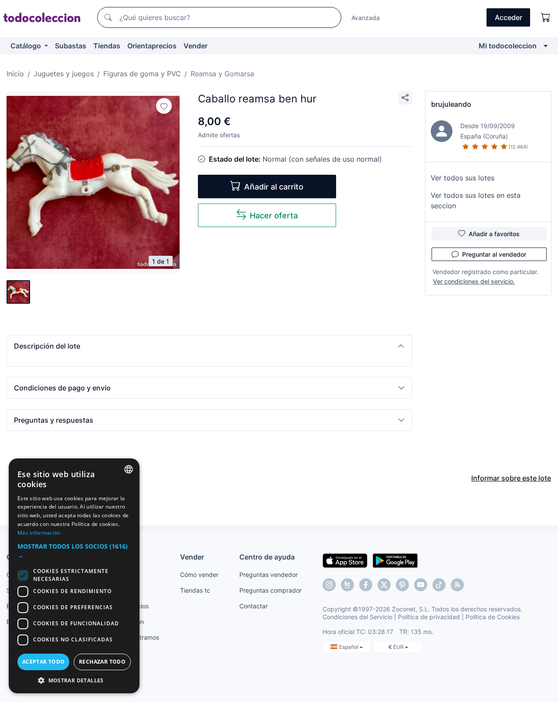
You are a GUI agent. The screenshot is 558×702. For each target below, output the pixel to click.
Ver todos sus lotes (462, 177)
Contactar (253, 606)
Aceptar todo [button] (43, 661)
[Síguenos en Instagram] (329, 584)
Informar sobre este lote (511, 478)
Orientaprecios (152, 45)
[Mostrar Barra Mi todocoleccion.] (545, 45)
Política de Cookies (493, 617)
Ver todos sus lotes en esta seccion (476, 200)
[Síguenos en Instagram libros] (347, 584)
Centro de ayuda (267, 557)
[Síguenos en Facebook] (365, 584)
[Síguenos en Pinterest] (402, 584)
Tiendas (106, 45)
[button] (209, 346)
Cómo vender (199, 574)
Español (349, 647)
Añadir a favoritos (494, 233)
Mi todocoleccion (508, 45)
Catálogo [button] (26, 45)
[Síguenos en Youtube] (420, 584)
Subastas (70, 45)
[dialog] (74, 575)
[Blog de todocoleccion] (457, 584)
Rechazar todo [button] (102, 661)
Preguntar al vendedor (494, 254)
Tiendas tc (195, 590)
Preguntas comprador (270, 590)
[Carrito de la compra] (546, 17)
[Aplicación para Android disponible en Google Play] (395, 560)
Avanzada (365, 17)
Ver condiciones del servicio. (474, 281)
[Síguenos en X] (384, 584)
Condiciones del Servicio (357, 617)
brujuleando (451, 104)
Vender (196, 45)
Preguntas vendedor (268, 574)
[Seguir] (164, 106)
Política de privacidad (429, 617)
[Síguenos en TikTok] (439, 584)
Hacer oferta (274, 215)
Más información (39, 532)
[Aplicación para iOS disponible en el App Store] (345, 560)
